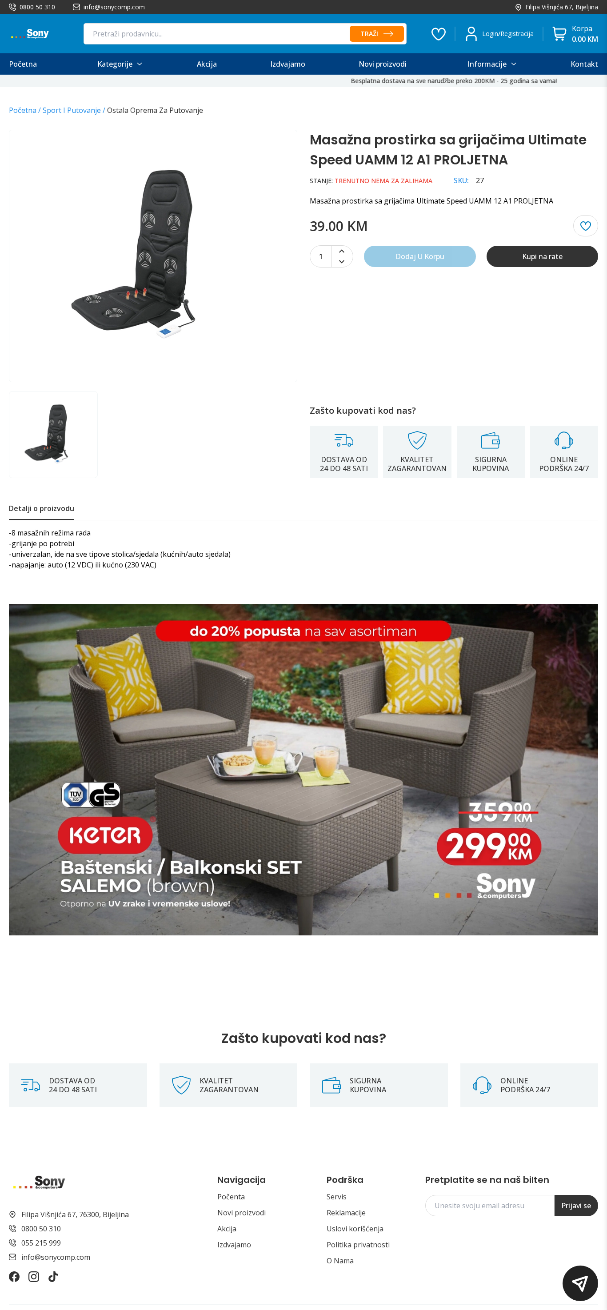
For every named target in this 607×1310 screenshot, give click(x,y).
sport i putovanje (72, 110)
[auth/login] (438, 34)
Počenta (231, 1197)
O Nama (340, 1261)
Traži (369, 33)
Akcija (226, 1229)
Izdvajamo (234, 1245)
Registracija (517, 33)
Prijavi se (576, 1205)
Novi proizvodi (241, 1213)
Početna (22, 110)
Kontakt (584, 64)
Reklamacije (346, 1213)
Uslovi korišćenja (355, 1229)
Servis (337, 1197)
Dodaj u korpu (419, 256)
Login (490, 33)
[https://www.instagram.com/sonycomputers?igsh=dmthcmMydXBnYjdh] (33, 1276)
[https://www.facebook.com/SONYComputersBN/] (14, 1276)
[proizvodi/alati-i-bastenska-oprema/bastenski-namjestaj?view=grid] (303, 769)
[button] (580, 1283)
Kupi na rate (542, 256)
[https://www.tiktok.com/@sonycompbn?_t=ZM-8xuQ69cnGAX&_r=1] (53, 1276)
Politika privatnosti (358, 1245)
